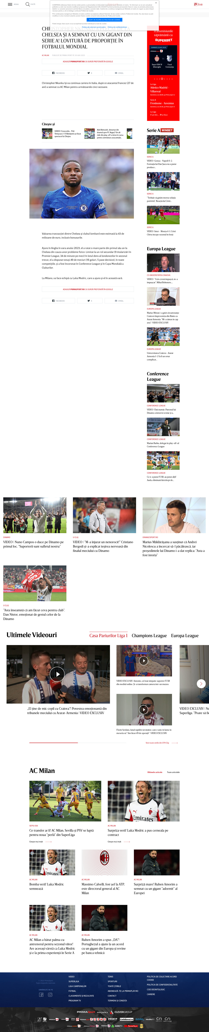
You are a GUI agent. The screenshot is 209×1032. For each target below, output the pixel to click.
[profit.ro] (113, 1019)
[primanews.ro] (65, 1019)
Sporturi (112, 981)
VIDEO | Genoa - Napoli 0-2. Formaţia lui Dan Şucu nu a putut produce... (161, 164)
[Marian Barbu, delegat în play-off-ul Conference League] (163, 427)
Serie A (150, 157)
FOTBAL (72, 991)
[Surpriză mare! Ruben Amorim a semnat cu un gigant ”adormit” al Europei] (157, 862)
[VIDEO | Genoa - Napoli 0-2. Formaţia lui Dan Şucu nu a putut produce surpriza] (163, 144)
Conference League (156, 405)
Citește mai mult (36, 841)
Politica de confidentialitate (117, 27)
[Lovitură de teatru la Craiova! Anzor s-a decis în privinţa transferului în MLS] (132, 133)
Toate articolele (173, 772)
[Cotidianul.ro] (127, 1019)
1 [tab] (154, 79)
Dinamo (6, 537)
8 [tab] (172, 79)
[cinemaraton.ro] (159, 1019)
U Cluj (75, 537)
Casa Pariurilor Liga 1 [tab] (108, 635)
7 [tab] (170, 79)
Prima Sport (67, 55)
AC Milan (45, 55)
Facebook (41, 995)
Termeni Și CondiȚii (117, 1000)
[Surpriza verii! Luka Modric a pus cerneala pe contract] (144, 801)
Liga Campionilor (77, 986)
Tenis (110, 976)
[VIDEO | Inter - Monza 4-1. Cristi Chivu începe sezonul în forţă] (163, 215)
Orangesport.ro (150, 537)
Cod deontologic (156, 989)
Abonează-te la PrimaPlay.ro (123, 991)
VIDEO (71, 976)
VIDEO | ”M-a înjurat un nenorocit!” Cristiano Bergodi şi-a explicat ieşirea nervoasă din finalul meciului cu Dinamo (103, 546)
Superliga (74, 981)
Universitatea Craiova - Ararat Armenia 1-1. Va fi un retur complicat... (160, 356)
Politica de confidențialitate (162, 984)
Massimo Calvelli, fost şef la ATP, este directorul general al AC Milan (103, 888)
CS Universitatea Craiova (158, 275)
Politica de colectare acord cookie (94, 27)
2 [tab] (157, 79)
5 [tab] (164, 79)
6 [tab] (167, 79)
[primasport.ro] (93, 1019)
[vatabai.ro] (141, 1025)
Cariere (151, 994)
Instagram (50, 995)
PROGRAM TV (75, 1000)
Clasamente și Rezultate (81, 995)
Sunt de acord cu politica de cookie (104, 20)
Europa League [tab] (185, 635)
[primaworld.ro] (106, 1025)
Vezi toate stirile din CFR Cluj (157, 743)
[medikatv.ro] (150, 1019)
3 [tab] (159, 79)
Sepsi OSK (33, 825)
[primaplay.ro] (75, 1019)
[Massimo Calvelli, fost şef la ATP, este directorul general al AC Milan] (104, 862)
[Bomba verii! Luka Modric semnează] (52, 862)
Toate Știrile (114, 986)
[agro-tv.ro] (117, 1026)
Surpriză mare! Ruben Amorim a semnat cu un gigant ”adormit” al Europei (155, 888)
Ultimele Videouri (32, 635)
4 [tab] (162, 79)
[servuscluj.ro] (130, 1026)
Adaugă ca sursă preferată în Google (88, 61)
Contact (112, 995)
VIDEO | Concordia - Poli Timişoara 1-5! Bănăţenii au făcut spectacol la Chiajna (68, 133)
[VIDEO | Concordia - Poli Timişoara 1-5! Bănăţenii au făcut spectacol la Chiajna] (47, 133)
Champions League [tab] (149, 635)
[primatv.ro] (39, 1019)
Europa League (154, 309)
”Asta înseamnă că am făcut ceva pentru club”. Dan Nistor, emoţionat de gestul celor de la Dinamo (34, 614)
